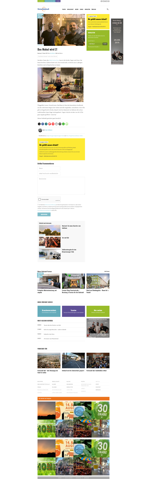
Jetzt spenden (43, 247)
